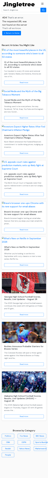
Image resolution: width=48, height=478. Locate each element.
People (8, 455)
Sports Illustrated (40, 442)
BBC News (40, 436)
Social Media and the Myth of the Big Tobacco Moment (22, 101)
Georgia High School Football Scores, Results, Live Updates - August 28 (22, 298)
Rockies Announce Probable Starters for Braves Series (23, 347)
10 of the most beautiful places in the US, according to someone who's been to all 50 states (23, 64)
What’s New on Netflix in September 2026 (22, 248)
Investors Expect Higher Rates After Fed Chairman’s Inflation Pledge (24, 136)
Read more (24, 82)
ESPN (24, 442)
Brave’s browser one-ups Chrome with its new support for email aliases (23, 212)
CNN (8, 442)
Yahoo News (24, 448)
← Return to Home (11, 33)
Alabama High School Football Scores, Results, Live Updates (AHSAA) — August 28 (22, 398)
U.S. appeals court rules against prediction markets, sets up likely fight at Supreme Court (23, 176)
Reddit (8, 448)
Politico (8, 436)
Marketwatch (40, 448)
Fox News (24, 436)
